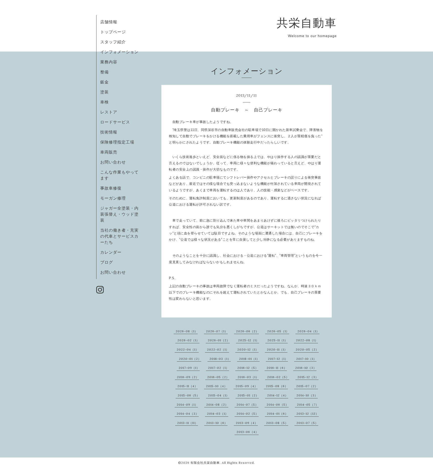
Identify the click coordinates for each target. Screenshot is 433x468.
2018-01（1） (249, 359)
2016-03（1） (248, 377)
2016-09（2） (188, 377)
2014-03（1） (217, 413)
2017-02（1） (218, 368)
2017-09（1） (189, 368)
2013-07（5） (307, 423)
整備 (104, 71)
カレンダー (111, 252)
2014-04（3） (188, 413)
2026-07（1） (217, 331)
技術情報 (108, 131)
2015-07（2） (307, 386)
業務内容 (108, 61)
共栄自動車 (307, 23)
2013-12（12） (307, 413)
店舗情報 (108, 21)
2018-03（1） (220, 359)
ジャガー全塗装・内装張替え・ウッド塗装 (119, 214)
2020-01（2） (190, 359)
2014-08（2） (217, 404)
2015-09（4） (247, 386)
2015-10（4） (216, 386)
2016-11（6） (277, 368)
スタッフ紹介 (113, 41)
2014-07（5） (247, 404)
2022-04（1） (188, 349)
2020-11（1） (277, 349)
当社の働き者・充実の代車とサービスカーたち (119, 236)
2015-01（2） (248, 395)
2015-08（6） (277, 386)
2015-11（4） (187, 386)
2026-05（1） (278, 331)
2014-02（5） (248, 413)
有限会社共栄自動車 (205, 462)
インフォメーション (119, 51)
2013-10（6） (217, 423)
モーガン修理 (113, 198)
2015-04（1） (218, 395)
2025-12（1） (248, 340)
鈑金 (104, 81)
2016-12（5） (247, 368)
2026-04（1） (308, 331)
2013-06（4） (248, 432)
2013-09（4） (247, 423)
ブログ (106, 262)
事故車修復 (111, 188)
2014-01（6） (277, 413)
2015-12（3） (307, 377)
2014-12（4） (277, 395)
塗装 (104, 91)
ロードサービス (115, 121)
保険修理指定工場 (117, 141)
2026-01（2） (219, 340)
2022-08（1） (307, 340)
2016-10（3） (305, 368)
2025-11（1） (277, 340)
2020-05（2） (307, 349)
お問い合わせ (113, 162)
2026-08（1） (187, 331)
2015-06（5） (189, 395)
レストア (108, 111)
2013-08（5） (277, 423)
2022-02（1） (218, 349)
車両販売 (108, 151)
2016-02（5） (278, 377)
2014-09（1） (187, 404)
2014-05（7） (308, 404)
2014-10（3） (307, 395)
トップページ (113, 31)
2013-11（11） (187, 423)
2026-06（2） (247, 331)
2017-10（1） (306, 359)
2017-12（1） (278, 359)
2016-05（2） (218, 377)
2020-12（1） (248, 349)
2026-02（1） (188, 340)
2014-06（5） (278, 404)
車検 (104, 101)
